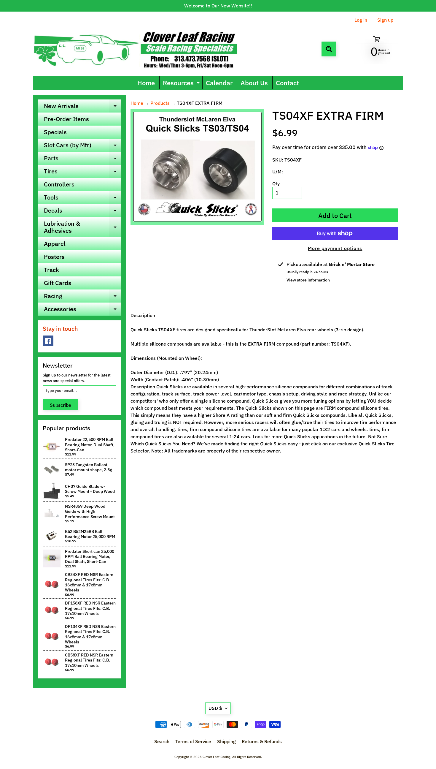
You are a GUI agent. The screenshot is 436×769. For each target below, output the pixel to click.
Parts (82, 159)
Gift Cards (57, 283)
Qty (276, 183)
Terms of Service (193, 741)
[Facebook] (48, 341)
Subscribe (60, 405)
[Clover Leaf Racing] (142, 48)
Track (51, 270)
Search (161, 741)
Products (160, 103)
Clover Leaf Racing (216, 757)
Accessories (82, 310)
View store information (308, 280)
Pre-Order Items (66, 119)
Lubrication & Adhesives (82, 227)
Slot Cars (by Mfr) (82, 146)
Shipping (226, 741)
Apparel (55, 244)
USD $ (215, 708)
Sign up (385, 20)
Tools (82, 198)
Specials (55, 132)
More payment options (335, 248)
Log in (360, 20)
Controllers (59, 184)
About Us (254, 82)
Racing (82, 297)
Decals (82, 211)
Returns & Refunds (262, 741)
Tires (82, 172)
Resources (182, 83)
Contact (287, 82)
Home (146, 82)
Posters (54, 257)
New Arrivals (82, 107)
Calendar (219, 82)
